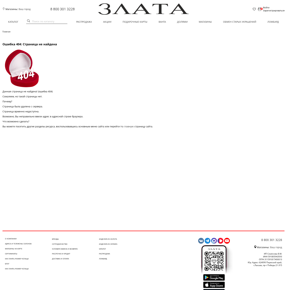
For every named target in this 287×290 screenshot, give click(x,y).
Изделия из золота (108, 239)
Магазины (205, 21)
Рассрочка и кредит (61, 253)
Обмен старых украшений (239, 21)
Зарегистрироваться (274, 10)
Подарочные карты (135, 21)
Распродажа (84, 21)
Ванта (162, 21)
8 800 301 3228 (62, 9)
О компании (11, 239)
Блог (7, 263)
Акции (107, 21)
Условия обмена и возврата (65, 249)
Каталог (13, 21)
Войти (266, 7)
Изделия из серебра (108, 244)
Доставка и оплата (60, 259)
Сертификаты (11, 253)
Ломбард (273, 21)
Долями (182, 21)
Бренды (55, 239)
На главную (127, 126)
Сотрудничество (59, 244)
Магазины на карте (13, 249)
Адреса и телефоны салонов (18, 243)
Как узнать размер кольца (17, 259)
